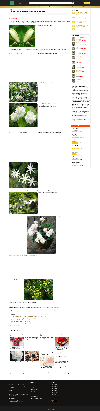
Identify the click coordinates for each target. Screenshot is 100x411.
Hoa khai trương (29, 6)
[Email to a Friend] (14, 326)
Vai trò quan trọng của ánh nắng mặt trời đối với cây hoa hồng (23, 373)
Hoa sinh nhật (19, 6)
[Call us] (56, 401)
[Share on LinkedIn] (18, 326)
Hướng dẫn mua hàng (35, 387)
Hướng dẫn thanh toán (35, 389)
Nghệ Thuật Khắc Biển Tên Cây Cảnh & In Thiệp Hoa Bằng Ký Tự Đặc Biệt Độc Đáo (83, 18)
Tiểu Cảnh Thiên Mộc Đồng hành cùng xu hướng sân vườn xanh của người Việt (82, 30)
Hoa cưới (71, 6)
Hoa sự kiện (77, 6)
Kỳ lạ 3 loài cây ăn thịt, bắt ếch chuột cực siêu (20, 319)
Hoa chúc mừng (55, 6)
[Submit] (72, 3)
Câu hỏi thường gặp (34, 391)
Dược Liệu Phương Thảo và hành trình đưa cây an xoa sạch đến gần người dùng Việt (82, 13)
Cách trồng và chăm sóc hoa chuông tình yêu (20, 321)
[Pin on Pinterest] (16, 326)
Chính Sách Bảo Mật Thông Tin (36, 398)
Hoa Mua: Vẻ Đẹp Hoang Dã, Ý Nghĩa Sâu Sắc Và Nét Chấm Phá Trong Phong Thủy (28, 316)
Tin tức (10, 9)
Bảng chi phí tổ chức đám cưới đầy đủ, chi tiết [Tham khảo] (82, 26)
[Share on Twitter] (12, 326)
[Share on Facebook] (10, 326)
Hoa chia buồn (47, 6)
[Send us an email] (54, 401)
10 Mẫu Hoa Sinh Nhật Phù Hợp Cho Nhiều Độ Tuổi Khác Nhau (82, 22)
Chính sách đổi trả (34, 396)
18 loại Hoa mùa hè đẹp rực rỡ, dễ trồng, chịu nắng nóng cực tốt (24, 318)
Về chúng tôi (33, 384)
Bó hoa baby (64, 6)
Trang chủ (12, 6)
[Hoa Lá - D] (18, 2)
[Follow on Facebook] (52, 401)
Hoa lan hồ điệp (38, 6)
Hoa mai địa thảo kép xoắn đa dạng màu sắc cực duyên (22, 323)
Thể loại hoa (85, 6)
